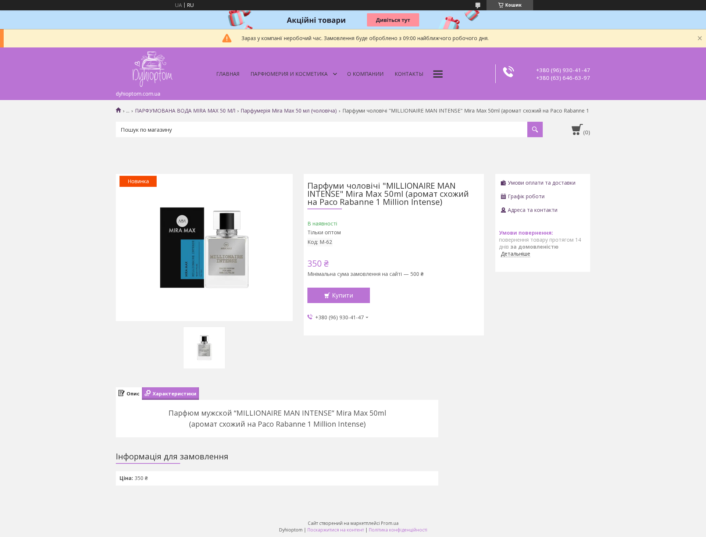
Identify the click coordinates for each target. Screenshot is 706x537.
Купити (342, 295)
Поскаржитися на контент (335, 530)
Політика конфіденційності (398, 530)
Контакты (409, 73)
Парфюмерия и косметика (289, 73)
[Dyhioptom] (152, 67)
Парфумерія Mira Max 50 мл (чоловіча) (288, 110)
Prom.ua (390, 523)
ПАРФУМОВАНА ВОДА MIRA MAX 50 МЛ (185, 110)
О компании (365, 73)
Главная (227, 73)
